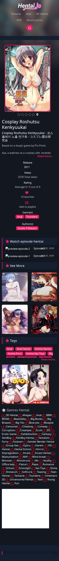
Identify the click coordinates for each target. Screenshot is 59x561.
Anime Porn (15, 353)
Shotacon (11, 472)
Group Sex (12, 445)
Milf (25, 456)
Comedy (42, 426)
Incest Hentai (42, 453)
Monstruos (23, 460)
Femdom (44, 438)
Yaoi (40, 479)
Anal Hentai (24, 349)
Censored (11, 426)
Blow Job (34, 422)
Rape (35, 464)
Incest (26, 453)
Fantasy (46, 434)
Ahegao (27, 415)
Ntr (36, 460)
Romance (48, 464)
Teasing (41, 472)
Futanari (17, 441)
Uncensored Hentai (21, 479)
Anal (28, 14)
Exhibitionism (29, 434)
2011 (27, 167)
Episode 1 (39, 256)
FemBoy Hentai (25, 438)
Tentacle (16, 14)
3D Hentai (42, 14)
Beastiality (20, 419)
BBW (49, 415)
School (10, 468)
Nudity (47, 460)
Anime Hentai (43, 349)
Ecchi (39, 430)
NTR (19, 20)
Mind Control (34, 20)
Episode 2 (39, 248)
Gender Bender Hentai (40, 441)
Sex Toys (40, 468)
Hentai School (23, 449)
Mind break (39, 456)
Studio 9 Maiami (27, 228)
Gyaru (26, 445)
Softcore (27, 472)
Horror (40, 449)
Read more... (45, 156)
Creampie (25, 430)
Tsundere (31, 216)
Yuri (16, 483)
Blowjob (48, 422)
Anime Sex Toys (35, 353)
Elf (48, 430)
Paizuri (23, 464)
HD (49, 445)
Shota (53, 468)
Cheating (28, 426)
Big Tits (20, 422)
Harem (39, 445)
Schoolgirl (24, 468)
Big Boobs (36, 419)
